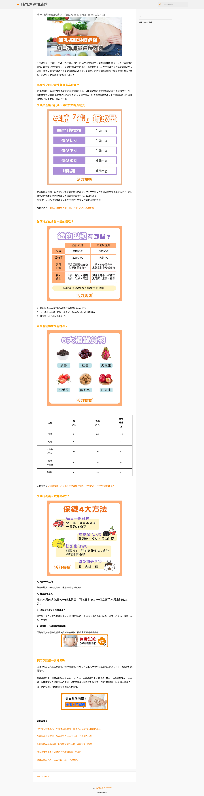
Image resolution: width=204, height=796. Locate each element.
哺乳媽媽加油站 (34, 4)
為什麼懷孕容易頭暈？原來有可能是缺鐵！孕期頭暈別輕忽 (64, 744)
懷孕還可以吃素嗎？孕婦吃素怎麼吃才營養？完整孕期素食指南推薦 (69, 728)
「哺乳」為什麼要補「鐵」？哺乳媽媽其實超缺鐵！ (71, 207)
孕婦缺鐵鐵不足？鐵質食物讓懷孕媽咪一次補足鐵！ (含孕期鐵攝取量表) (81, 486)
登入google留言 (43, 777)
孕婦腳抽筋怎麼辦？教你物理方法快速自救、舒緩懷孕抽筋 (64, 736)
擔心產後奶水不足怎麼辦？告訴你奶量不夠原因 (59, 752)
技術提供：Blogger (103, 788)
